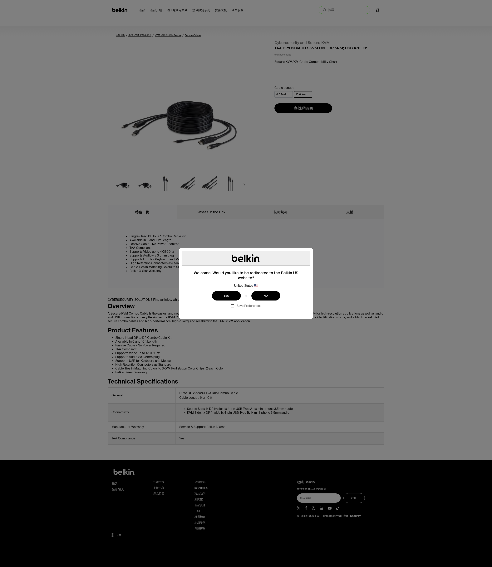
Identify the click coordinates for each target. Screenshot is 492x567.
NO (266, 295)
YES (226, 295)
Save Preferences (249, 306)
